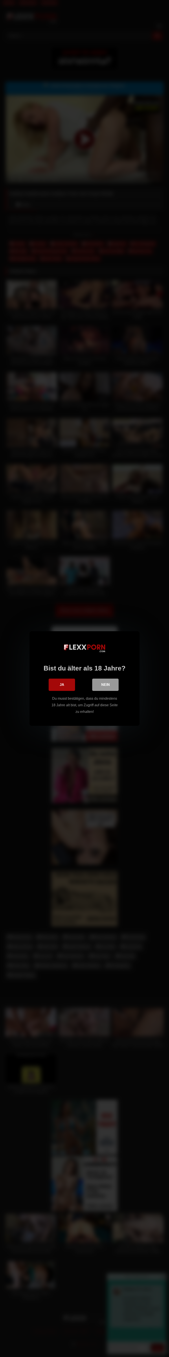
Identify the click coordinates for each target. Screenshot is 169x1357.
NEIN (105, 685)
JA (62, 685)
